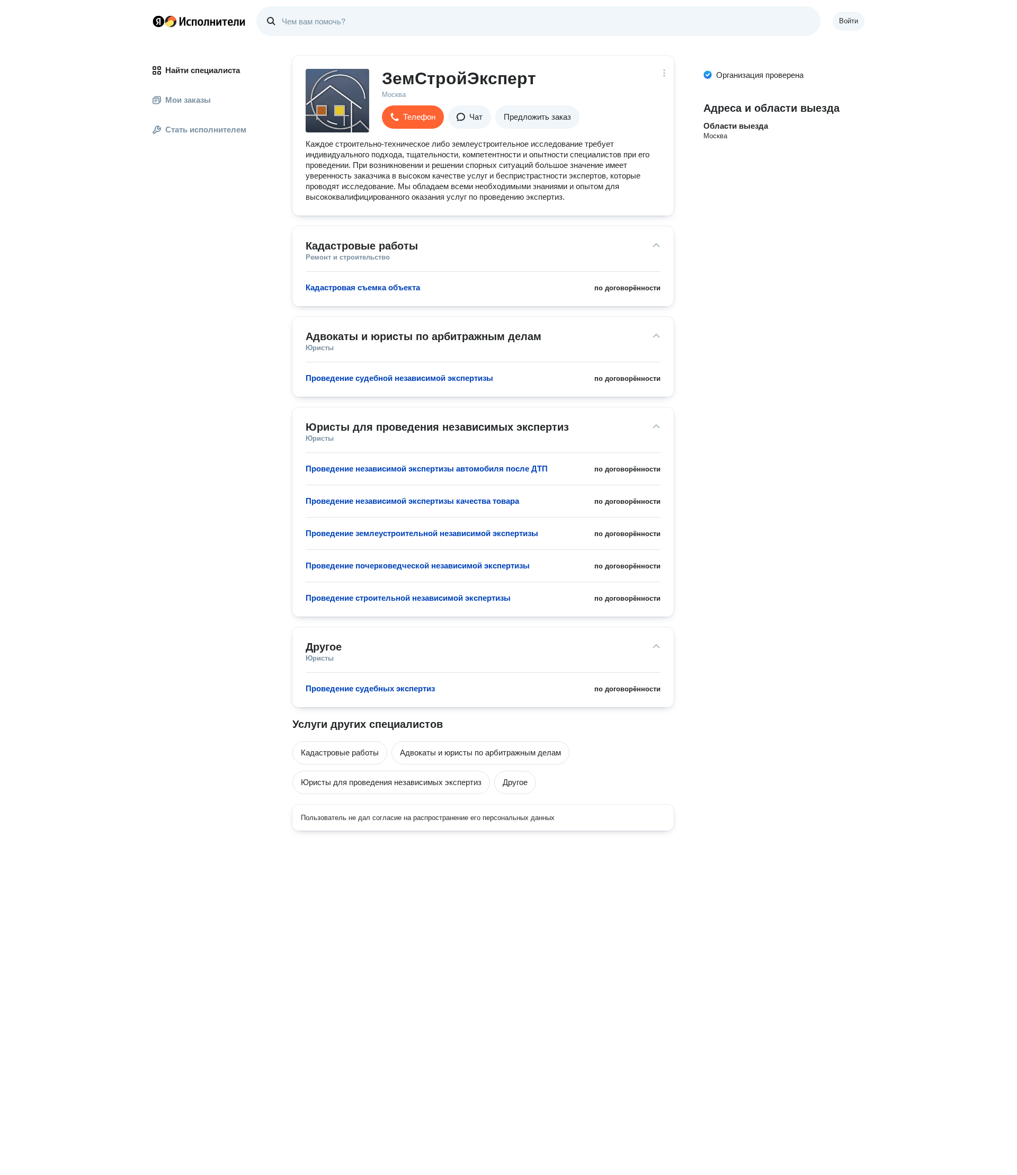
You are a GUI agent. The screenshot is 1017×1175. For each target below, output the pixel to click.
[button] (413, 117)
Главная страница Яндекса (158, 21)
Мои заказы (188, 99)
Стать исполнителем (205, 129)
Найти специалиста (202, 70)
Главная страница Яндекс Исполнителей (199, 21)
